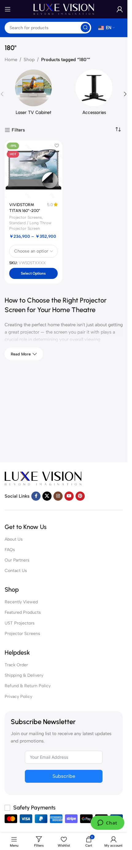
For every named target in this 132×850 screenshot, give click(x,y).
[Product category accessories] (94, 94)
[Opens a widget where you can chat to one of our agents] (107, 823)
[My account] (120, 9)
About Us (14, 539)
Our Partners (17, 560)
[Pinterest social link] (80, 496)
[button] (125, 94)
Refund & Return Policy (28, 685)
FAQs (10, 549)
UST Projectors (20, 623)
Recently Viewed (21, 602)
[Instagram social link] (58, 496)
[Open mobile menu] (8, 9)
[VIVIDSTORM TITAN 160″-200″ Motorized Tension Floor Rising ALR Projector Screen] (33, 169)
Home (11, 59)
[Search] (85, 27)
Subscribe (63, 776)
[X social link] (47, 496)
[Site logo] (63, 9)
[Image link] (43, 478)
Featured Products (23, 612)
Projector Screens (25, 217)
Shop (29, 59)
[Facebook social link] (36, 496)
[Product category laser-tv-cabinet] (33, 94)
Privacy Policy (18, 696)
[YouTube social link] (69, 496)
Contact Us (16, 570)
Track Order (16, 665)
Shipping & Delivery (24, 675)
